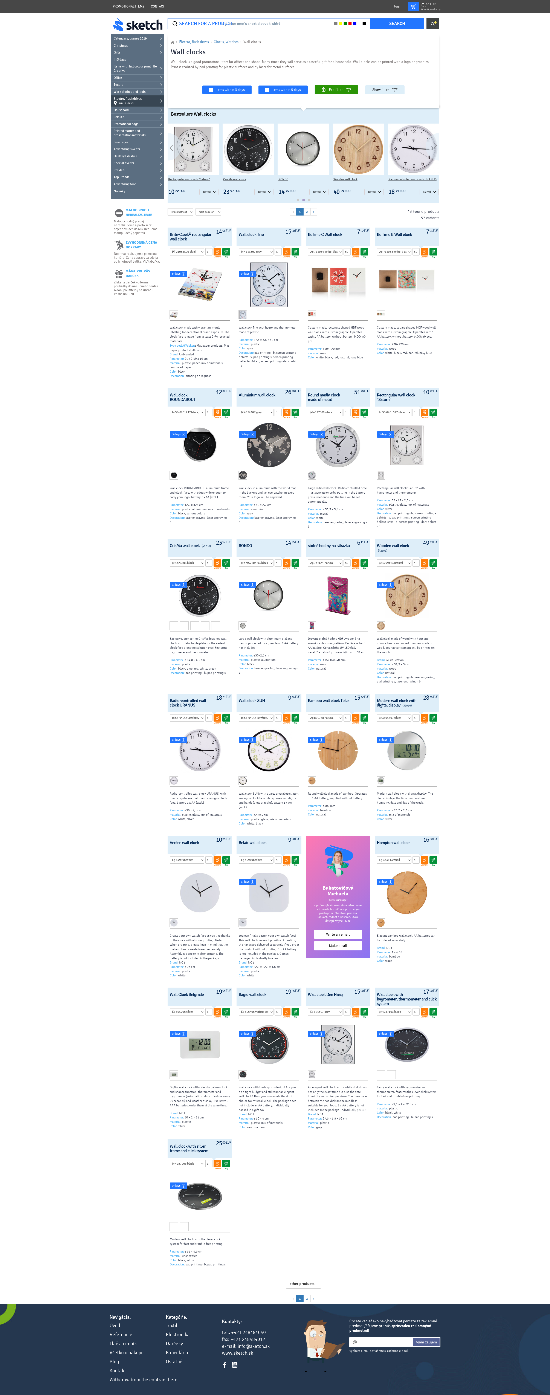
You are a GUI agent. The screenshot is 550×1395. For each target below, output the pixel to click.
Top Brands (121, 177)
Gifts (117, 52)
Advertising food (125, 184)
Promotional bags (126, 124)
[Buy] (226, 251)
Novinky (119, 191)
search (397, 23)
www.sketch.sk (237, 1353)
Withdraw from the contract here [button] (143, 1380)
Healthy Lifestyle (126, 156)
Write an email (338, 934)
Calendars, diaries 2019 (130, 38)
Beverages (121, 142)
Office (118, 78)
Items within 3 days (230, 90)
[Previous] (167, 147)
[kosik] (413, 6)
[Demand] (217, 251)
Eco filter (336, 90)
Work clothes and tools (130, 92)
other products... (303, 1283)
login (397, 6)
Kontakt (118, 1371)
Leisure (119, 117)
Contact (158, 6)
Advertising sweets (127, 149)
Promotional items (128, 6)
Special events (124, 163)
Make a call (338, 946)
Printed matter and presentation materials (130, 133)
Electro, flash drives (128, 101)
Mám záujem (426, 1342)
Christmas (121, 45)
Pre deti (119, 170)
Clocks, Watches (226, 42)
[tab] (298, 200)
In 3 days (120, 59)
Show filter (380, 90)
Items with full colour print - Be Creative (135, 68)
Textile (118, 85)
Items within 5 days (286, 90)
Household (121, 110)
